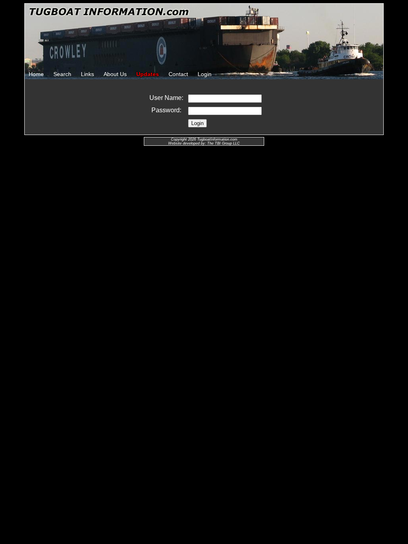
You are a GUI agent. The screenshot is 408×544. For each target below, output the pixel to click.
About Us (115, 74)
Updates (147, 74)
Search (62, 74)
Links (87, 74)
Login (205, 74)
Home (36, 74)
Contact (178, 74)
